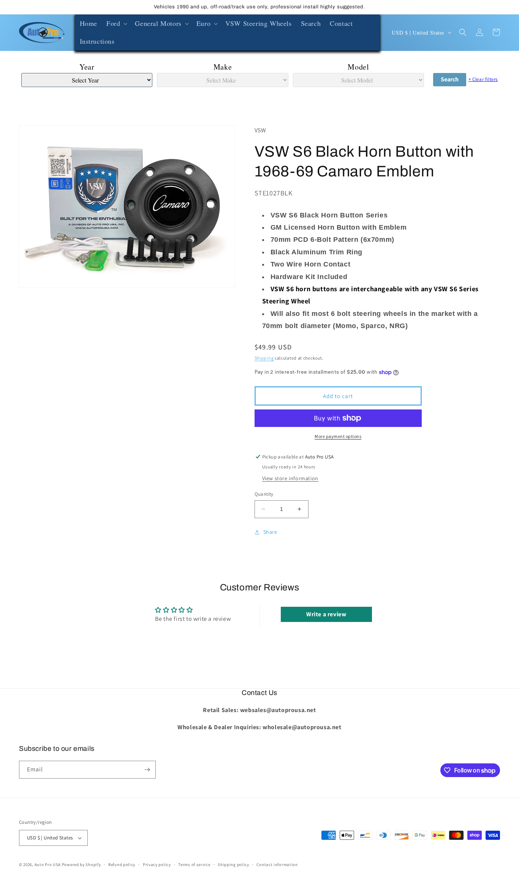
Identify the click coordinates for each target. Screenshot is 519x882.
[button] (116, 23)
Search (450, 79)
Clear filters (483, 79)
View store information (290, 478)
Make (223, 67)
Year (86, 67)
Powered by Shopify (81, 864)
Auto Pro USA (48, 864)
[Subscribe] (147, 770)
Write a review (326, 614)
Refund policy (121, 864)
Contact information (276, 864)
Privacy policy (157, 864)
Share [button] (270, 531)
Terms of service (194, 864)
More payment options (338, 436)
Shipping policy (233, 864)
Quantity (264, 494)
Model (358, 67)
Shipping (264, 358)
